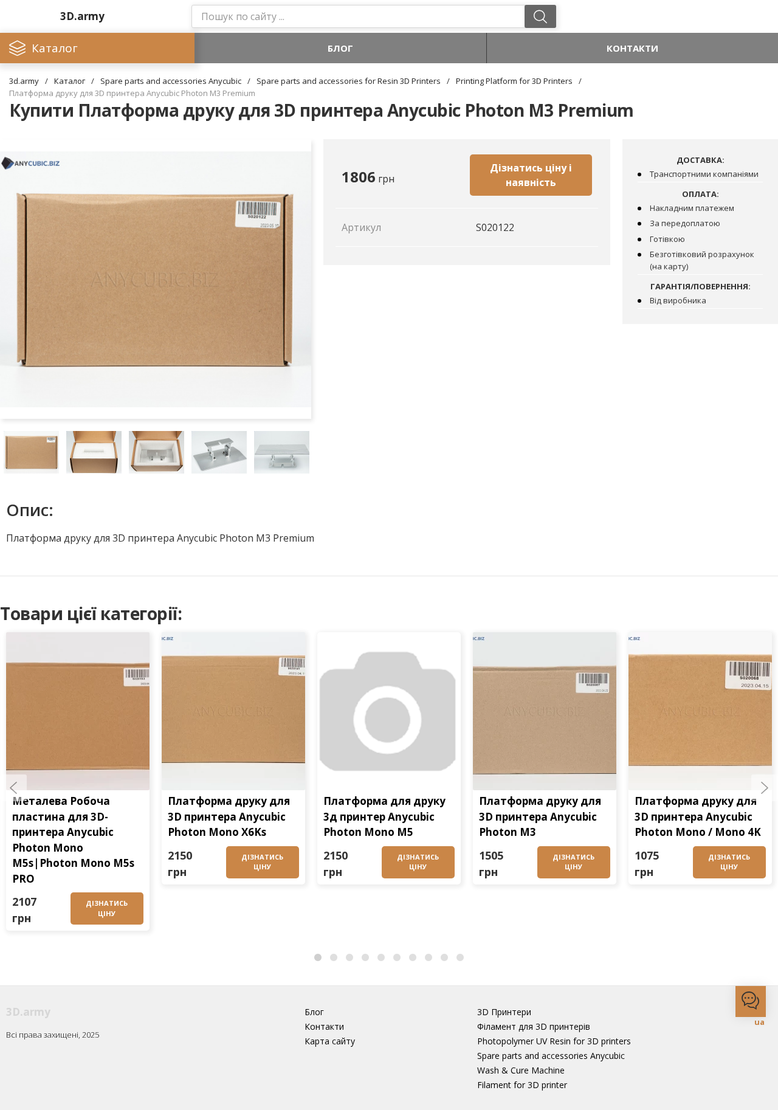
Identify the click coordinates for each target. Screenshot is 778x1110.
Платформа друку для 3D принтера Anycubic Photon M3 (540, 816)
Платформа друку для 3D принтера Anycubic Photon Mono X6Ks (229, 816)
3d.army (24, 80)
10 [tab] (460, 958)
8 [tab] (428, 958)
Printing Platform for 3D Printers (514, 80)
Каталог (69, 80)
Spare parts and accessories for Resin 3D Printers (348, 80)
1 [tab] (318, 958)
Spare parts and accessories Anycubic (170, 80)
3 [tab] (349, 958)
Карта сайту (330, 1041)
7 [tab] (413, 958)
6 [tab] (397, 958)
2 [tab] (334, 958)
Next (764, 787)
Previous (13, 787)
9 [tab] (444, 958)
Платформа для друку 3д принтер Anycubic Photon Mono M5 (384, 816)
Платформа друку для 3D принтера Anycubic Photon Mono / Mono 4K (698, 816)
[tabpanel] (78, 784)
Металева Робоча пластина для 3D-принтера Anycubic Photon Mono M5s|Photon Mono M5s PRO (73, 840)
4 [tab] (365, 958)
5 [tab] (381, 958)
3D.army (82, 16)
